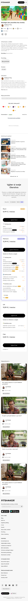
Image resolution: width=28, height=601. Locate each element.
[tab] (20, 202)
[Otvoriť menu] (26, 2)
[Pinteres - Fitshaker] (16, 585)
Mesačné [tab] (7, 202)
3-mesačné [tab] (12, 202)
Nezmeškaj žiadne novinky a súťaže (9, 504)
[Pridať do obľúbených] (5, 34)
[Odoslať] (21, 506)
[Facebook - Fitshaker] (2, 585)
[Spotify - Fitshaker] (13, 585)
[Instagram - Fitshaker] (6, 585)
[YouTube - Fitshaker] (9, 585)
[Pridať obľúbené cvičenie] (9, 140)
